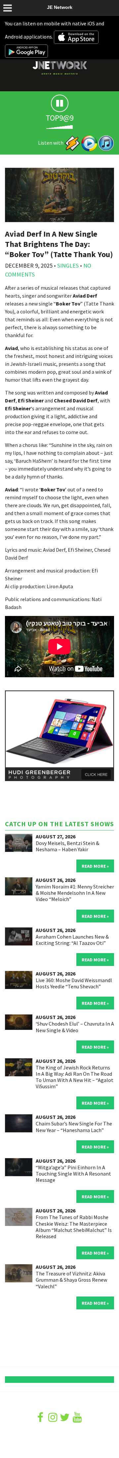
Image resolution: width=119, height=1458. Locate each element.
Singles (68, 265)
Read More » (95, 866)
